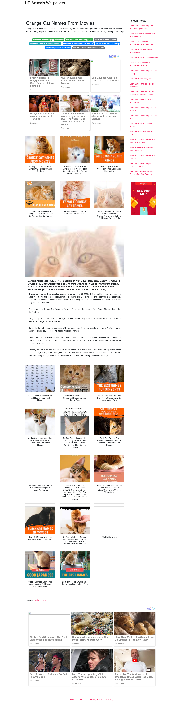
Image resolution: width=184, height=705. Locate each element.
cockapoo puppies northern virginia (78, 43)
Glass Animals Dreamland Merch (144, 57)
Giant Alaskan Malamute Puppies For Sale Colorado (141, 43)
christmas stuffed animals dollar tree (88, 47)
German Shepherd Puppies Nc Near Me (143, 109)
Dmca (71, 699)
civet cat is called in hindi (105, 39)
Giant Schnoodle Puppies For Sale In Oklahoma (142, 141)
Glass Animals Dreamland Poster (141, 125)
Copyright (110, 699)
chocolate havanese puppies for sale (48, 39)
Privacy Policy (96, 699)
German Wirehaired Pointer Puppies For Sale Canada (141, 173)
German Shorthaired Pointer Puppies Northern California (142, 93)
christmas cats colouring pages (79, 39)
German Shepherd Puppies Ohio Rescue (144, 117)
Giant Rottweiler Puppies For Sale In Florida (142, 149)
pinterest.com (40, 599)
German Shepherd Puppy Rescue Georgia (141, 165)
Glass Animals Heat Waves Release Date (141, 51)
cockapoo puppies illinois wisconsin (45, 43)
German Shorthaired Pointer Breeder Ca (142, 85)
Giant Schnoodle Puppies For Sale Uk (142, 157)
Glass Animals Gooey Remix (142, 78)
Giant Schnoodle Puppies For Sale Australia (142, 35)
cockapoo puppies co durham (58, 47)
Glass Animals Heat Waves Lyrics (141, 133)
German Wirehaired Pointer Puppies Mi (141, 101)
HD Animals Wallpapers (45, 2)
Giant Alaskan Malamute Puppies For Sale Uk (140, 64)
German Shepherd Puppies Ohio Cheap (144, 72)
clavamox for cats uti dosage (108, 43)
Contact (82, 699)
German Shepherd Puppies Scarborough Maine (141, 27)
